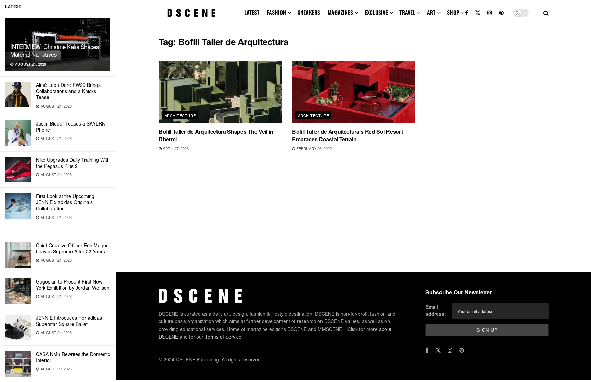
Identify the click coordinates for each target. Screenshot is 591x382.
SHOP (453, 12)
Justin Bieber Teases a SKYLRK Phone (70, 126)
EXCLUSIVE (376, 12)
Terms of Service (223, 336)
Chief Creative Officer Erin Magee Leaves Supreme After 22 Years (72, 248)
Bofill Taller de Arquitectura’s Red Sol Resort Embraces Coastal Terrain (347, 135)
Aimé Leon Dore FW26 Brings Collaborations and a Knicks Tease (68, 91)
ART (431, 12)
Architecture (180, 115)
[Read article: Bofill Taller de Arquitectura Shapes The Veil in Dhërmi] (220, 92)
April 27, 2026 (175, 148)
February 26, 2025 (313, 148)
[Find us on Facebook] (466, 13)
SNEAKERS (309, 12)
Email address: (435, 310)
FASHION (276, 12)
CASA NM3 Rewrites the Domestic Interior (73, 357)
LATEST (251, 12)
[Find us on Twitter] (478, 13)
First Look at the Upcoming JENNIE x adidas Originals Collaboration (65, 202)
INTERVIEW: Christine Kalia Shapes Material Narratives (54, 50)
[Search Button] (546, 13)
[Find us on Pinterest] (501, 13)
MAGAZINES (340, 12)
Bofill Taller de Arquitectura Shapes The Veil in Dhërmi (216, 135)
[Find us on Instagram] (489, 13)
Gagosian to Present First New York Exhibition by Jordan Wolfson (72, 284)
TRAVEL (407, 12)
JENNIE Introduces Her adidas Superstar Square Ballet (69, 320)
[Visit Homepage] (191, 13)
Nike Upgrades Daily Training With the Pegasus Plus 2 (73, 162)
